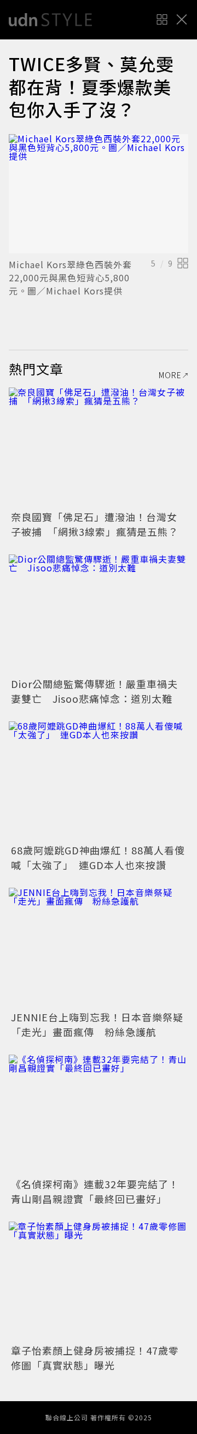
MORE (170, 375)
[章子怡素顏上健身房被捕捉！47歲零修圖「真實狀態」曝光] (98, 1282)
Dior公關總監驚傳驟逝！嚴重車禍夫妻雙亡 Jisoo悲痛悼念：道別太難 (94, 691)
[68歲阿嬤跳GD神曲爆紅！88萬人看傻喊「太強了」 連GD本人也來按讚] (98, 781)
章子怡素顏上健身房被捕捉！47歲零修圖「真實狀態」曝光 (95, 1357)
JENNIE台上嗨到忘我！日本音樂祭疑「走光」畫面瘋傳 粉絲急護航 (97, 1024)
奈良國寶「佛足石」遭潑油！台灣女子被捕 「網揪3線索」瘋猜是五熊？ (94, 524)
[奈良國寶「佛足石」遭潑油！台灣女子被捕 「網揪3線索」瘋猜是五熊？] (98, 447)
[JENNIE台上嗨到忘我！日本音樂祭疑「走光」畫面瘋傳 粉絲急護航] (98, 948)
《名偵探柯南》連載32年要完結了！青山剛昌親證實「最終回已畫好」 (95, 1191)
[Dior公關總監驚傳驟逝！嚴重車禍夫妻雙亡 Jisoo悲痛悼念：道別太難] (98, 614)
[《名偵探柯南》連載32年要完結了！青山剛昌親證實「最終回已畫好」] (98, 1115)
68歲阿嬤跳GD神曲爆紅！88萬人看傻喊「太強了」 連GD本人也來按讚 (98, 857)
